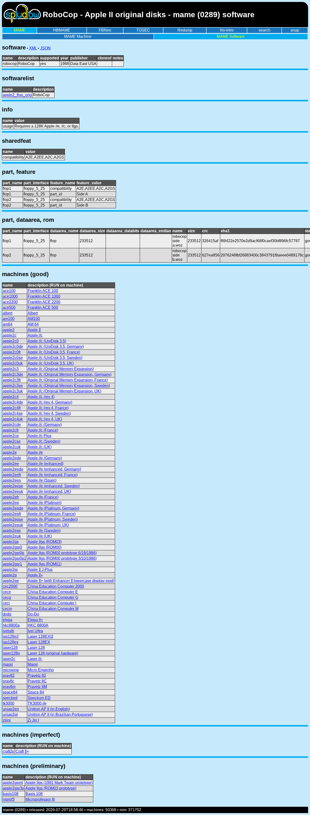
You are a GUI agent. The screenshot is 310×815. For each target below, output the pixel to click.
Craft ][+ (22, 751)
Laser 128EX (39, 642)
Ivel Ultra (35, 631)
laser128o (11, 653)
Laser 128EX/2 (40, 636)
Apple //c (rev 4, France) (48, 408)
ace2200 (10, 302)
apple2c (9, 335)
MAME (19, 30)
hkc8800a (11, 625)
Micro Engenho (41, 670)
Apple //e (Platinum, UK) (48, 525)
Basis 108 (34, 794)
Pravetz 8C (37, 681)
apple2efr (11, 497)
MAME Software (231, 36)
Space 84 (36, 692)
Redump (185, 30)
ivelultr (8, 631)
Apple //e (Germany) (45, 458)
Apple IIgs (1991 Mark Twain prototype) (59, 783)
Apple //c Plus (39, 436)
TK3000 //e (37, 703)
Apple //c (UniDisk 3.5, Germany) (56, 346)
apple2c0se (13, 358)
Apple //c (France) (43, 430)
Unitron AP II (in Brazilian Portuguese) (60, 714)
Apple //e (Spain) (42, 480)
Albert (33, 313)
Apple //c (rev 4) (41, 397)
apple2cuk (12, 447)
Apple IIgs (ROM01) (45, 564)
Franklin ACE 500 (43, 307)
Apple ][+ (35, 575)
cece (7, 592)
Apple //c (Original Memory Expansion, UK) (64, 391)
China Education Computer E (53, 592)
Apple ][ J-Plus (40, 569)
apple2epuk (13, 525)
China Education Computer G (53, 597)
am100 (9, 319)
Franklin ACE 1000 (44, 296)
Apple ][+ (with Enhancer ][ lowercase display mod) (71, 581)
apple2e (10, 452)
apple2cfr (11, 430)
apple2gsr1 (12, 564)
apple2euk (12, 536)
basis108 (10, 794)
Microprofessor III (40, 799)
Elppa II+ (35, 620)
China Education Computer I (52, 603)
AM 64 (33, 324)
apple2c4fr (12, 408)
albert (7, 313)
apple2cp (11, 436)
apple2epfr (12, 514)
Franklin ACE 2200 (44, 302)
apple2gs (11, 542)
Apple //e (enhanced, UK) (49, 491)
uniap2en (11, 709)
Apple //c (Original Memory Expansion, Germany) (69, 374)
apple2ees (12, 480)
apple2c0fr (12, 352)
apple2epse (13, 519)
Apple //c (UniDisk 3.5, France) (54, 352)
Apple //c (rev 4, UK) (45, 419)
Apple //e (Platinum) (45, 503)
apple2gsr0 (12, 547)
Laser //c (35, 659)
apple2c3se (13, 386)
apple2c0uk (13, 363)
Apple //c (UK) (40, 447)
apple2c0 (11, 341)
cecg (7, 597)
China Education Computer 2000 (56, 586)
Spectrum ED (39, 698)
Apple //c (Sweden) (44, 441)
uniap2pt (10, 714)
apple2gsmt (13, 783)
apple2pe (11, 581)
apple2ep (11, 503)
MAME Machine (78, 36)
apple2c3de (13, 374)
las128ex (10, 642)
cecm (7, 609)
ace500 (9, 307)
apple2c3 (11, 369)
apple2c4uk (13, 419)
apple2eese (13, 486)
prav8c (8, 681)
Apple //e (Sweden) (44, 530)
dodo (7, 614)
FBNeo (105, 30)
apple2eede (13, 469)
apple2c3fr (12, 380)
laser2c (9, 659)
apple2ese (12, 530)
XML (33, 48)
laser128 (10, 648)
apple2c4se (13, 413)
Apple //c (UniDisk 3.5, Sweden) (55, 358)
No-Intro (227, 30)
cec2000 (10, 586)
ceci (6, 603)
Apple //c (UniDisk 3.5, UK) (51, 363)
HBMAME (61, 30)
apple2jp (10, 569)
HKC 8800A (38, 625)
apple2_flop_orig (17, 95)
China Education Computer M (53, 609)
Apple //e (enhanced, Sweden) (54, 486)
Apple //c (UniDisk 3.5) (47, 341)
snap (295, 30)
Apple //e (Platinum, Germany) (53, 508)
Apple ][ (34, 330)
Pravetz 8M (37, 687)
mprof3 (9, 799)
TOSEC (143, 30)
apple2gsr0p (13, 553)
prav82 (9, 675)
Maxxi (33, 664)
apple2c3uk (13, 391)
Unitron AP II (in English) (49, 709)
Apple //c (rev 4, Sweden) (49, 413)
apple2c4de (13, 402)
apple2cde (12, 425)
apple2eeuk (13, 491)
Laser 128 (36, 648)
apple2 (9, 330)
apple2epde (13, 508)
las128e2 (11, 636)
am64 (7, 324)
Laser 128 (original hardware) (53, 653)
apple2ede (12, 458)
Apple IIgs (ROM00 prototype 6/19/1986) (62, 553)
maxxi (8, 664)
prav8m (9, 687)
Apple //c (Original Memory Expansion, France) (68, 380)
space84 (10, 692)
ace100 (9, 291)
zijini (7, 720)
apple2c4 (11, 397)
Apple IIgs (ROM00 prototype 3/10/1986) (62, 558)
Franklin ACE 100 (43, 291)
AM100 (34, 319)
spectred (10, 698)
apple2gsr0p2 (14, 558)
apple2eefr (12, 475)
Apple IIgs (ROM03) (45, 542)
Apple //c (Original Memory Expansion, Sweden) (69, 386)
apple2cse (12, 441)
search (264, 30)
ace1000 (10, 296)
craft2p (8, 751)
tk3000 (8, 703)
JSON (45, 48)
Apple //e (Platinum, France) (52, 514)
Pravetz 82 (37, 675)
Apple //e (35, 452)
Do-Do (33, 614)
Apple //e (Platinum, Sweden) (53, 519)
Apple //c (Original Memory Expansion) (61, 369)
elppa (7, 620)
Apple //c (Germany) (45, 425)
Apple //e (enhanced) (45, 464)
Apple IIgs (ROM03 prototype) (50, 788)
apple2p (10, 575)
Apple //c (35, 335)
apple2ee (11, 464)
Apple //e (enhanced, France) (53, 475)
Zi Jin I (33, 720)
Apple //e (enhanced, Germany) (54, 469)
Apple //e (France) (43, 497)
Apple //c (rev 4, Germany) (50, 402)
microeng (11, 670)
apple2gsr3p (13, 788)
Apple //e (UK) (40, 536)
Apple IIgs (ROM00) (45, 547)
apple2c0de (13, 346)
